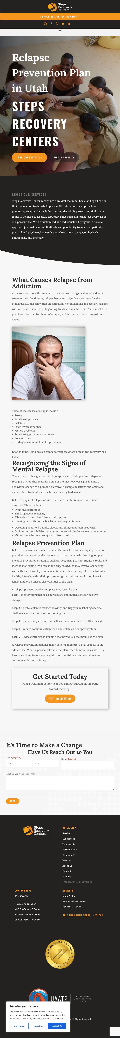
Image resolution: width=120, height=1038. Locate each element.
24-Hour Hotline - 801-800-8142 (58, 16)
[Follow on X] (57, 23)
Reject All (38, 1026)
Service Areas (69, 849)
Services (67, 833)
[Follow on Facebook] (51, 23)
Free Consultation (29, 157)
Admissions (68, 854)
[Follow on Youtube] (63, 23)
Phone (68, 759)
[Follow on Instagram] (45, 23)
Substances (68, 838)
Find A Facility (64, 157)
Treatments (68, 844)
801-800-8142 (22, 896)
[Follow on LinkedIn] (68, 23)
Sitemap (66, 876)
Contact (66, 871)
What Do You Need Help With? (20, 774)
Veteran (66, 860)
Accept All (57, 1026)
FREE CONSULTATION (60, 698)
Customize (19, 1026)
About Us (67, 865)
